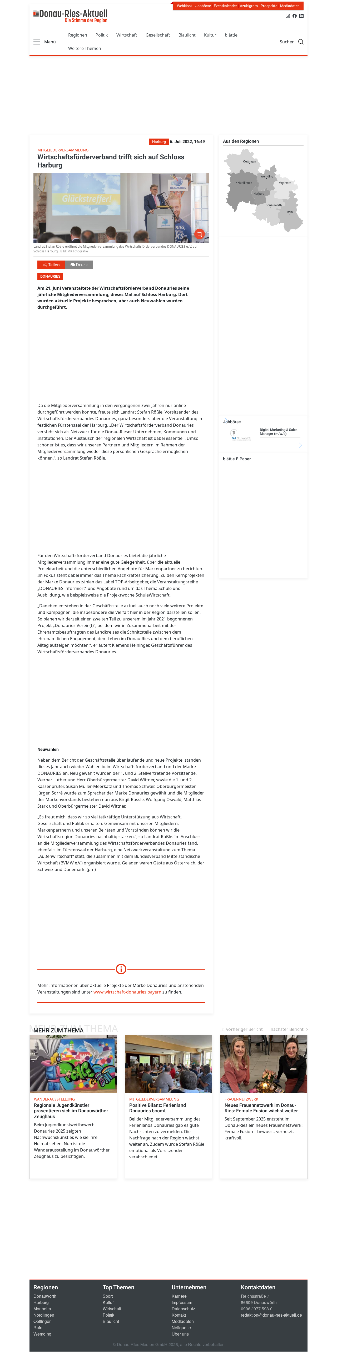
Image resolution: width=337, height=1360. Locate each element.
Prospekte (269, 6)
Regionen (77, 35)
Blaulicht (187, 35)
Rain (37, 1328)
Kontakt (179, 1315)
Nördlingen (43, 1315)
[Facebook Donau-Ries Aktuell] (295, 15)
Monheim (42, 1309)
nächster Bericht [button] (287, 1029)
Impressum (182, 1302)
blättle (231, 35)
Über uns (180, 1334)
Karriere (179, 1296)
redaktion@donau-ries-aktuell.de (271, 1315)
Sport (108, 1296)
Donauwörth (44, 1296)
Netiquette (181, 1328)
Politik (102, 35)
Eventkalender (225, 6)
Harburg (41, 1302)
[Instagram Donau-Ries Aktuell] (288, 15)
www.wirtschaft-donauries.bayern (127, 992)
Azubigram (249, 6)
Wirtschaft (126, 35)
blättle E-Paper (237, 458)
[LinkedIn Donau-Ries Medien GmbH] (301, 15)
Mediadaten (290, 6)
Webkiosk (184, 6)
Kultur (210, 35)
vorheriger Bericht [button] (244, 1029)
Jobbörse (203, 6)
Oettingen (42, 1321)
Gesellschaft (158, 35)
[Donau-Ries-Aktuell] (70, 16)
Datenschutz (183, 1309)
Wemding (42, 1334)
